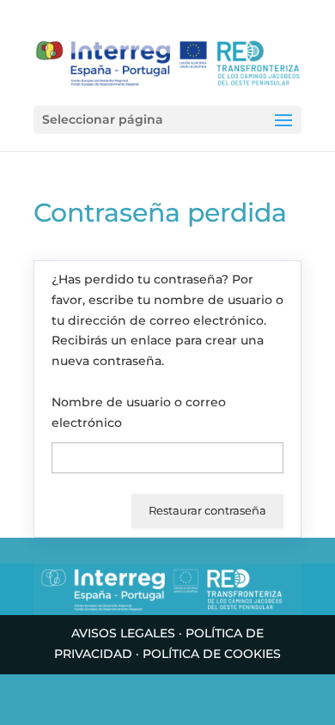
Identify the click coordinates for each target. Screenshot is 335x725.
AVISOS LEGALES (123, 633)
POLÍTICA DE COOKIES (212, 653)
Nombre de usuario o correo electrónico (139, 412)
